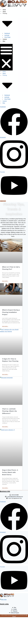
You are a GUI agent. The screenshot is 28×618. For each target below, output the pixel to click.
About (4, 11)
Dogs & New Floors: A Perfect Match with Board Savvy (10, 472)
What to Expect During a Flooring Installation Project (11, 312)
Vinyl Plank (7, 37)
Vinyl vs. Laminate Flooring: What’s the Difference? (9, 411)
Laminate (6, 35)
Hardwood (7, 33)
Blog (4, 41)
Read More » (5, 281)
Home (4, 9)
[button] (6, 57)
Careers (5, 39)
